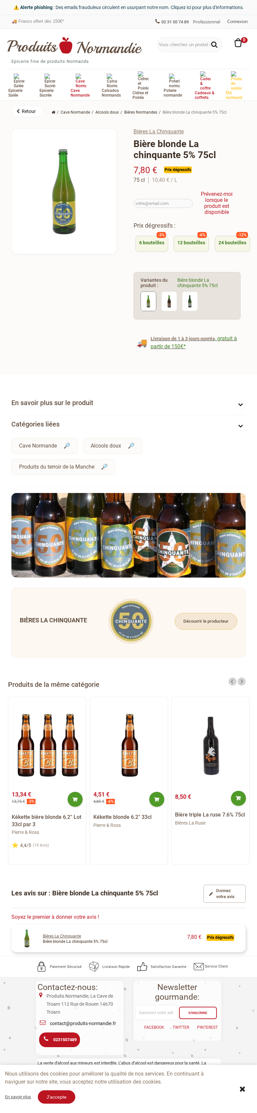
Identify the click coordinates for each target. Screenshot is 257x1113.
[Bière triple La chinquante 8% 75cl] (189, 301)
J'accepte (57, 1097)
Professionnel (206, 22)
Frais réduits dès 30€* (36, 23)
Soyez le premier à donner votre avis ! (55, 917)
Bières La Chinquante (159, 131)
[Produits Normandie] (74, 45)
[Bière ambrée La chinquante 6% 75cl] (169, 301)
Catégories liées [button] (35, 424)
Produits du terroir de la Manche (56, 467)
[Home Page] (53, 112)
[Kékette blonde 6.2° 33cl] (128, 745)
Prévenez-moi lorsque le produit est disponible (217, 203)
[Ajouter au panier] (75, 799)
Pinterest (207, 1027)
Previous (233, 681)
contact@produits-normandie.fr (83, 1023)
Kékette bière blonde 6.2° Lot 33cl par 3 (46, 821)
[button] (27, 111)
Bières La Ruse (190, 823)
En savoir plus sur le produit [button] (52, 403)
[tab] (128, 404)
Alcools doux (106, 446)
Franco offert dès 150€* (38, 18)
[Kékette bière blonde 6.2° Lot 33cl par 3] (47, 745)
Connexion (237, 21)
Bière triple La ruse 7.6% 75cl (210, 815)
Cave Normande (38, 446)
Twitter (181, 1027)
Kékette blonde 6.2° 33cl (122, 817)
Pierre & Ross (25, 832)
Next (242, 681)
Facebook (154, 1027)
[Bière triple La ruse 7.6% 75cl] (210, 745)
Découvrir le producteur (206, 621)
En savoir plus (18, 1096)
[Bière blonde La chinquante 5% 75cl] (148, 301)
